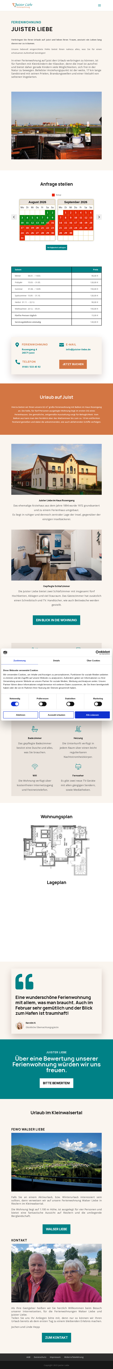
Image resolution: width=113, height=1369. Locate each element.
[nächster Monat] (99, 217)
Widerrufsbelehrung (74, 1357)
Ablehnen (20, 715)
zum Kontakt (56, 1337)
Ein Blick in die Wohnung (56, 620)
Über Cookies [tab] (93, 660)
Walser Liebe (56, 1229)
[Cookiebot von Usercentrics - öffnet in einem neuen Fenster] (98, 652)
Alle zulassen (92, 715)
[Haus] (56, 494)
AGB (28, 1357)
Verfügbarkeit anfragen (56, 248)
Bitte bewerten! (56, 1083)
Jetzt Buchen (73, 364)
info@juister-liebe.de (78, 349)
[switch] (43, 704)
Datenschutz (40, 1357)
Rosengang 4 (29, 349)
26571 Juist (28, 352)
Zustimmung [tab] (20, 660)
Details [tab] (56, 660)
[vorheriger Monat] (14, 217)
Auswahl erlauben (56, 715)
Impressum (55, 1357)
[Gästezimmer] (56, 579)
